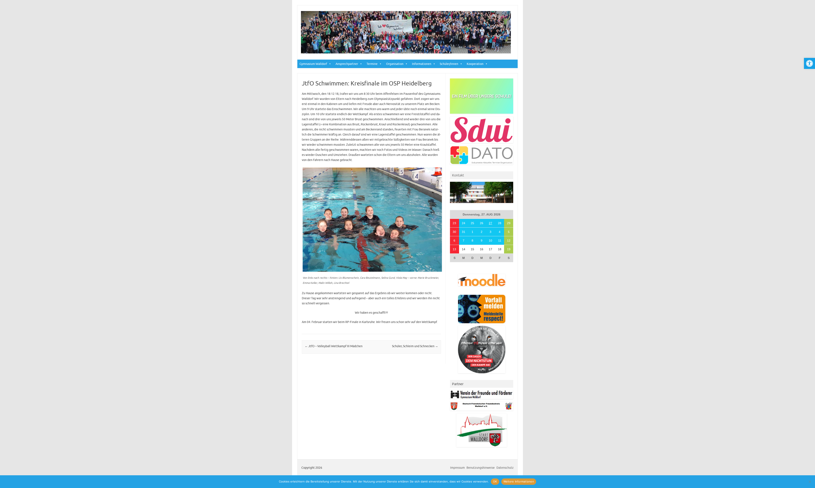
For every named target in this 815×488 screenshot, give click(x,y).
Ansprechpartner (347, 64)
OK (495, 481)
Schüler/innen (449, 64)
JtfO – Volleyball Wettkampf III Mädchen (334, 346)
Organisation (394, 64)
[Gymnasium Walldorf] (406, 52)
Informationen (421, 64)
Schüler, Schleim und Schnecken (415, 346)
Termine (372, 64)
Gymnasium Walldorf (313, 64)
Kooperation (475, 64)
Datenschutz (505, 467)
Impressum (457, 467)
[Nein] (810, 482)
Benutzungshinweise (481, 467)
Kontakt (458, 175)
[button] (809, 63)
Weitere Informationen (518, 481)
